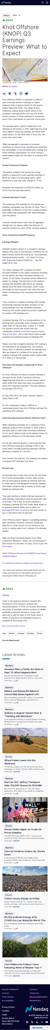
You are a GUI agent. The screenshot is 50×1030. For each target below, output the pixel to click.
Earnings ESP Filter (11, 510)
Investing (30, 633)
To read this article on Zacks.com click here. (22, 563)
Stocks (39, 633)
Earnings (21, 633)
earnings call (23, 147)
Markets (6, 15)
